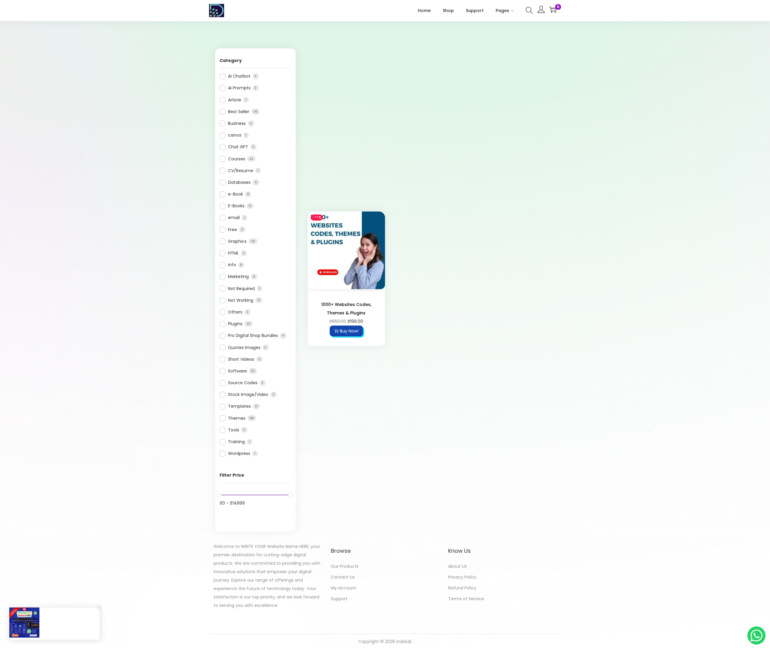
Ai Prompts (239, 88)
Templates (239, 406)
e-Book (235, 194)
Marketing (238, 277)
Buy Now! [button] (349, 331)
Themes (236, 418)
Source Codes (242, 383)
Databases (239, 182)
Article (234, 100)
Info (232, 265)
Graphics (237, 241)
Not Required (241, 289)
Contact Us (343, 577)
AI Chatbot (239, 76)
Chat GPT (238, 147)
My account (343, 588)
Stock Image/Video (248, 394)
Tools (233, 430)
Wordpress (239, 453)
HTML (233, 253)
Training (236, 442)
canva (234, 135)
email (234, 218)
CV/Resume (240, 171)
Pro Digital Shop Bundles (253, 335)
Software (237, 371)
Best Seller (238, 112)
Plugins (235, 324)
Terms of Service (466, 599)
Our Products (345, 566)
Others (235, 312)
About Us (457, 566)
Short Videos (241, 359)
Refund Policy (462, 588)
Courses (236, 159)
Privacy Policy (462, 577)
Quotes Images (244, 348)
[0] (552, 9)
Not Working (240, 300)
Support (339, 599)
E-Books (236, 206)
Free (232, 230)
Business (237, 123)
